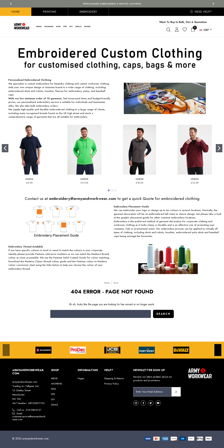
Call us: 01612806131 (29, 410)
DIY (53, 399)
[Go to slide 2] (219, 148)
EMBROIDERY (88, 12)
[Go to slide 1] (5, 148)
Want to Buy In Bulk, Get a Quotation (183, 22)
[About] (211, 20)
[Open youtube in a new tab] (158, 403)
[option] (43, 350)
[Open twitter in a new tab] (150, 403)
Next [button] (213, 3)
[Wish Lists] (184, 30)
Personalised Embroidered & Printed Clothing (112, 4)
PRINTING (49, 12)
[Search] (168, 30)
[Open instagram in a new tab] (136, 403)
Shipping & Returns (114, 378)
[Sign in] (176, 29)
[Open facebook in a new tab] (143, 403)
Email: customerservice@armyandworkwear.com (28, 416)
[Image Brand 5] (181, 350)
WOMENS (56, 383)
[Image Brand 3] (112, 350)
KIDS (53, 389)
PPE (53, 394)
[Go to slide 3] (115, 190)
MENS (54, 378)
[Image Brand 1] (43, 350)
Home (15, 12)
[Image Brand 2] (78, 350)
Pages (81, 378)
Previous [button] (10, 3)
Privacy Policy (111, 383)
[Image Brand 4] (147, 350)
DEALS (54, 404)
